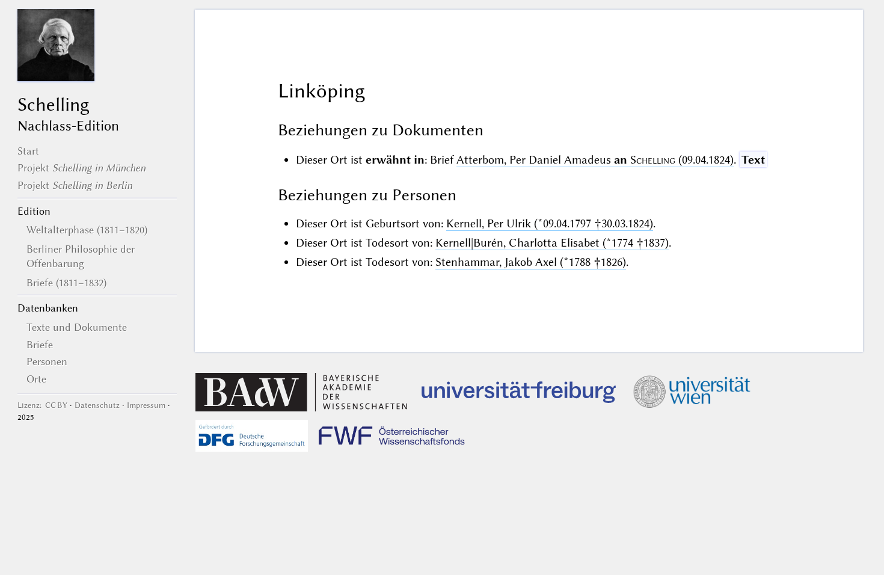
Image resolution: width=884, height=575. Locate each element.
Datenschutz (97, 405)
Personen (46, 361)
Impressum (146, 405)
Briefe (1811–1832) (66, 283)
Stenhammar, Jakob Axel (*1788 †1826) (530, 262)
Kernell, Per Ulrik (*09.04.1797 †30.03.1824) (549, 223)
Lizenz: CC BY (42, 405)
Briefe (39, 345)
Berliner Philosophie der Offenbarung (80, 256)
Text (753, 160)
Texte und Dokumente (76, 327)
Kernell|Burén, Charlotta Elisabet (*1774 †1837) (552, 243)
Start (28, 151)
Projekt (81, 168)
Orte (36, 379)
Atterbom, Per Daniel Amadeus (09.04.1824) (595, 160)
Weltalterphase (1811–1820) (86, 230)
